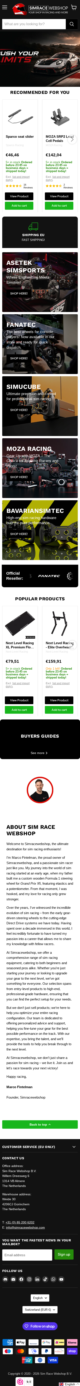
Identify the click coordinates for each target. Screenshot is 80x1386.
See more (38, 753)
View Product (19, 196)
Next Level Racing (17, 651)
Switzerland (38, 1309)
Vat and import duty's (18, 178)
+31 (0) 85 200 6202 (20, 1222)
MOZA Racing (54, 145)
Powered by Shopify (40, 1378)
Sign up (64, 1254)
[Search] (72, 24)
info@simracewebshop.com (25, 1227)
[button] (69, 1384)
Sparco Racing (15, 145)
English (38, 1298)
